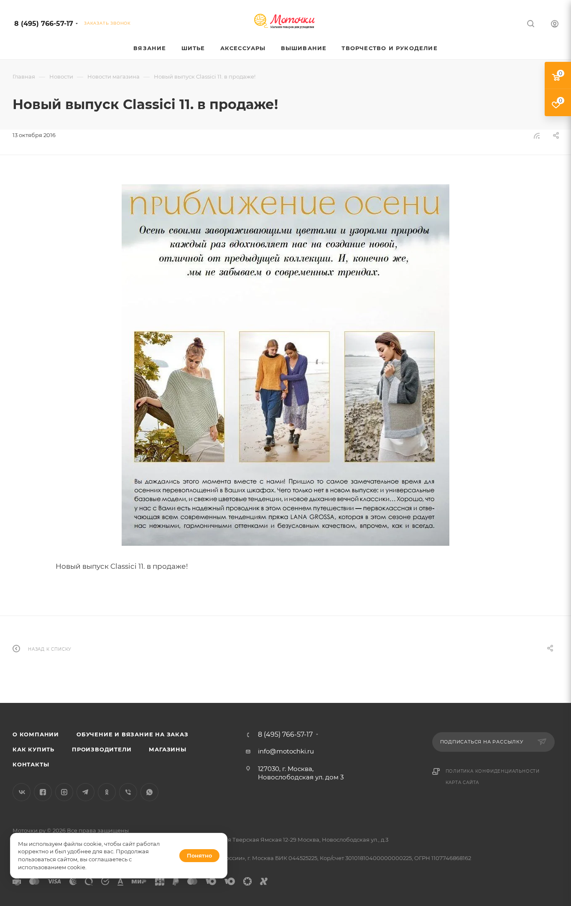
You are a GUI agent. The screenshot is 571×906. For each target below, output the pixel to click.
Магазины (167, 749)
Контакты (31, 764)
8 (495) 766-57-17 (43, 24)
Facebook (43, 792)
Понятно (199, 855)
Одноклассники (107, 792)
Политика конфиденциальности (493, 771)
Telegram (85, 792)
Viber (128, 792)
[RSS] (537, 136)
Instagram (64, 792)
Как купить (33, 749)
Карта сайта (462, 782)
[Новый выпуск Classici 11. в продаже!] (285, 365)
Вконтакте (22, 792)
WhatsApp (149, 792)
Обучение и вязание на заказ (132, 734)
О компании (36, 734)
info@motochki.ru (286, 751)
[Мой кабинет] (554, 25)
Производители (101, 749)
